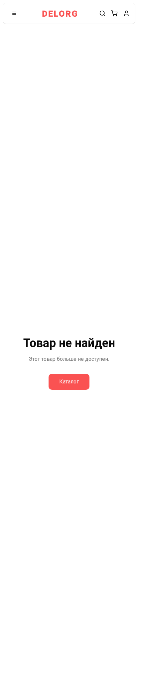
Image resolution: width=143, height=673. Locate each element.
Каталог (69, 381)
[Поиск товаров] (102, 13)
